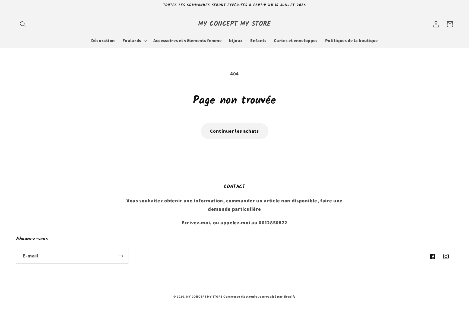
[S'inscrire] (121, 256)
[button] (23, 24)
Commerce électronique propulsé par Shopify (259, 296)
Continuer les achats (234, 131)
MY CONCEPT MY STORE (204, 296)
